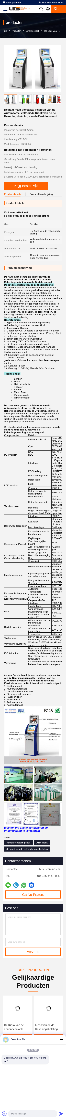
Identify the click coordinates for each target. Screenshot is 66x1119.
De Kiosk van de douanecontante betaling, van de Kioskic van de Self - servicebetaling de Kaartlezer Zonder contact (16, 1027)
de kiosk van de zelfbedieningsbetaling (27, 849)
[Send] (61, 1113)
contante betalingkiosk (18, 842)
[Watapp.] (23, 885)
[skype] (16, 885)
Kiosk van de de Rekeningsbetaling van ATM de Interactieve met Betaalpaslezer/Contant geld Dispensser (48, 1027)
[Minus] (61, 1039)
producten (16, 31)
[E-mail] (31, 885)
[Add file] (4, 1113)
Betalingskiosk (32, 31)
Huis (5, 31)
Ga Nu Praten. (33, 895)
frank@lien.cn (13, 2)
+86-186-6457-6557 (52, 2)
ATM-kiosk (42, 842)
